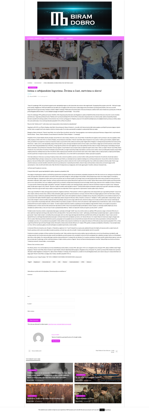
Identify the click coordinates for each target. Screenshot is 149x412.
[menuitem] (34, 38)
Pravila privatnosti (50, 38)
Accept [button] (102, 409)
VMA (82, 262)
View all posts (55, 341)
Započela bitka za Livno (85, 398)
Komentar (30, 274)
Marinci (65, 262)
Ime (29, 296)
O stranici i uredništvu (34, 38)
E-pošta (30, 303)
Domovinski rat (38, 82)
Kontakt (61, 38)
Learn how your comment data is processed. (59, 324)
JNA (59, 262)
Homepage (30, 82)
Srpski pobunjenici (74, 262)
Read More (108, 409)
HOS (54, 262)
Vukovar (89, 262)
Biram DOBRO (33, 96)
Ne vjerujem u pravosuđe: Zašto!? (88, 377)
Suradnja (70, 38)
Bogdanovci (37, 262)
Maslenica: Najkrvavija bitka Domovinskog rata (45, 398)
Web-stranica (31, 311)
